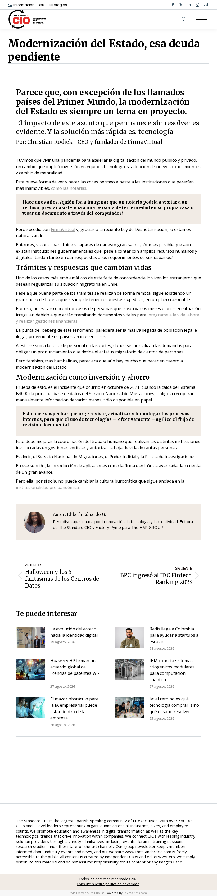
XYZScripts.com (136, 893)
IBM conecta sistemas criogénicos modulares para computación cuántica (172, 670)
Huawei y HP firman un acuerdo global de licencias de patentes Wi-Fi (74, 670)
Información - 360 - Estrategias (40, 4)
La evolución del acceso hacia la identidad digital (74, 632)
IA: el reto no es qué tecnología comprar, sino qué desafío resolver (174, 705)
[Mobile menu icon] (201, 19)
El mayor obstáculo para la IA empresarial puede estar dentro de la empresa (74, 708)
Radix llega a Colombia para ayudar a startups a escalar (174, 635)
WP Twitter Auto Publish (87, 893)
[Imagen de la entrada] (30, 637)
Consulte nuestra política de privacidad (108, 883)
